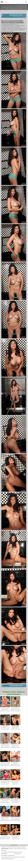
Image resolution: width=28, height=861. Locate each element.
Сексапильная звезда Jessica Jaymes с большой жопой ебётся (15, 728)
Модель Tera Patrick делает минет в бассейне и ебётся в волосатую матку (5, 819)
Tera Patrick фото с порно (15, 685)
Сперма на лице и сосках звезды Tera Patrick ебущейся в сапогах (15, 819)
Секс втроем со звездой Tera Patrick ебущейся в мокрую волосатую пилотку (5, 838)
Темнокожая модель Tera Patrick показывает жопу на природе (5, 801)
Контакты (14, 845)
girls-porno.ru (11, 853)
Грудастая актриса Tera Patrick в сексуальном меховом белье (15, 783)
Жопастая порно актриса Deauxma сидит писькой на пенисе (5, 746)
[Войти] (6, 2)
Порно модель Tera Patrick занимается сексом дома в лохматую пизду (15, 801)
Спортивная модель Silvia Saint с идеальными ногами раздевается (5, 710)
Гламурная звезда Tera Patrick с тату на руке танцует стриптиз (5, 783)
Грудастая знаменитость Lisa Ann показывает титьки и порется (5, 728)
